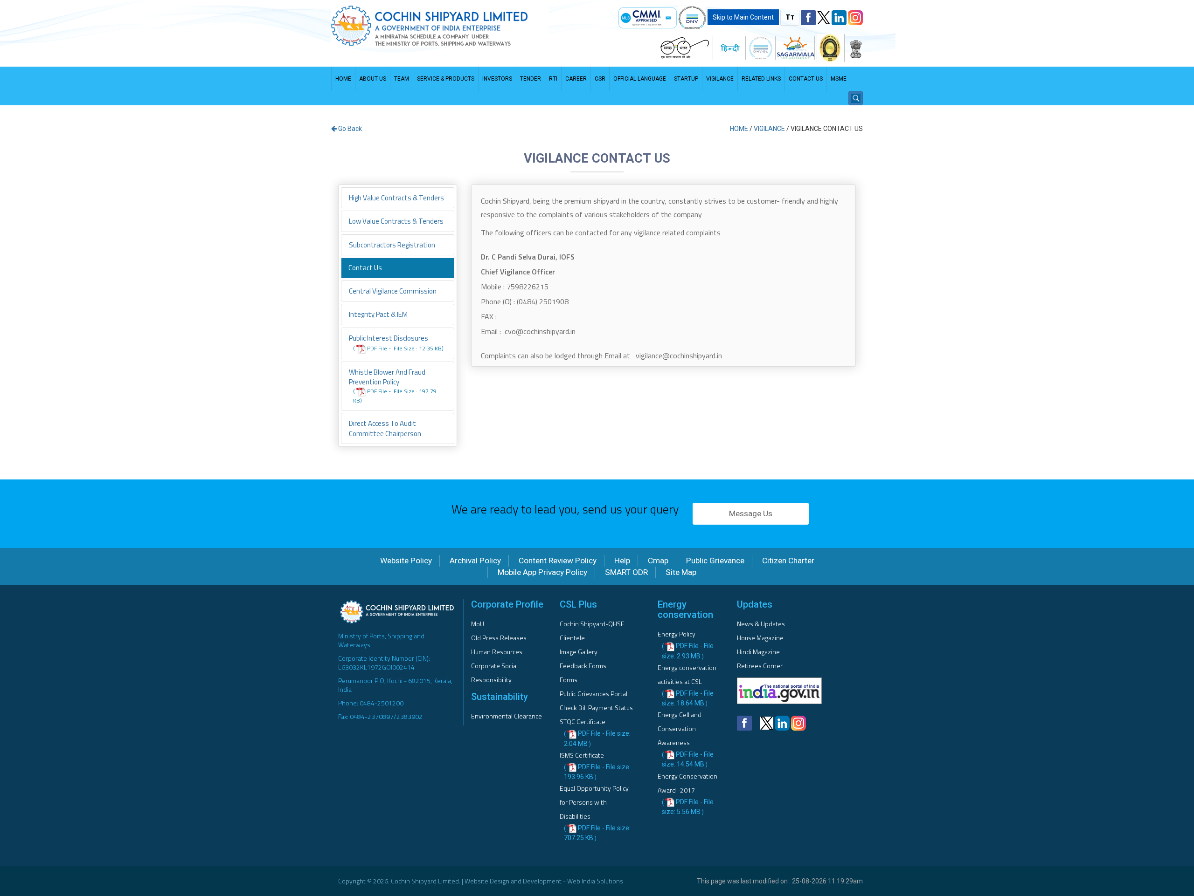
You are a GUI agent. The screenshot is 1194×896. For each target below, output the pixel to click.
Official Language (639, 78)
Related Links (761, 78)
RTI (553, 78)
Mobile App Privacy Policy (542, 572)
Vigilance (720, 78)
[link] (647, 17)
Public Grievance (715, 560)
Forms (568, 679)
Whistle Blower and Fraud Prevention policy (393, 386)
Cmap (658, 560)
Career (576, 78)
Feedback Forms (583, 665)
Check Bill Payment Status (596, 707)
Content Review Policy (558, 560)
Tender (530, 78)
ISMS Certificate (582, 755)
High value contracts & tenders (396, 197)
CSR (600, 78)
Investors (497, 78)
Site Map (681, 572)
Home (343, 78)
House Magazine (760, 638)
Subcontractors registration (392, 244)
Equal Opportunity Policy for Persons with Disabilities (594, 802)
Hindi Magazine (758, 652)
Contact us (806, 78)
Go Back (349, 128)
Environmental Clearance (506, 716)
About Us (372, 78)
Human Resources (496, 652)
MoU (477, 624)
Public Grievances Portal (593, 693)
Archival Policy (475, 560)
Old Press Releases (499, 638)
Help (622, 560)
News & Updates (761, 624)
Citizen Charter (788, 560)
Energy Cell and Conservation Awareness (679, 728)
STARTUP (686, 78)
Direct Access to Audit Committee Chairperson (385, 428)
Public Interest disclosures (396, 343)
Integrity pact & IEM (378, 314)
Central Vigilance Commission (393, 291)
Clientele (572, 638)
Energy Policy (676, 634)
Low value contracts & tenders (396, 221)
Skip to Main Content (743, 17)
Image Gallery (578, 652)
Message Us (750, 513)
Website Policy (406, 560)
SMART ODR (626, 572)
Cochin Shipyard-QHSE (592, 624)
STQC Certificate (582, 721)
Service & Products (445, 78)
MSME (839, 78)
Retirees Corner (760, 665)
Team (401, 78)
